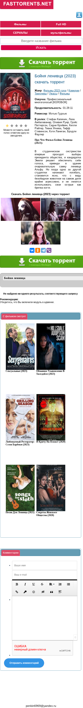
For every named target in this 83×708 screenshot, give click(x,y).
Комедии (73, 90)
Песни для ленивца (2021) (20, 512)
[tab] (14, 317)
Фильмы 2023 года (54, 90)
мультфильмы (61, 32)
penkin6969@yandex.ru (41, 705)
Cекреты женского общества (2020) (46, 514)
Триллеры (41, 93)
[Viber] (49, 250)
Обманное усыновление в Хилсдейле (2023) (50, 372)
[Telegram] (43, 250)
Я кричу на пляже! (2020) (50, 442)
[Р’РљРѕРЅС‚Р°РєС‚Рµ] (32, 250)
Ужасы (53, 93)
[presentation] (14, 316)
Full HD (61, 24)
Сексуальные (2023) (16, 371)
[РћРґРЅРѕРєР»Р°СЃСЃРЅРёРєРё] (37, 250)
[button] (17, 584)
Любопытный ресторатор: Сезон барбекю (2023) (20, 443)
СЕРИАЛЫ (20, 32)
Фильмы (20, 24)
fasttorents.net (22, 698)
